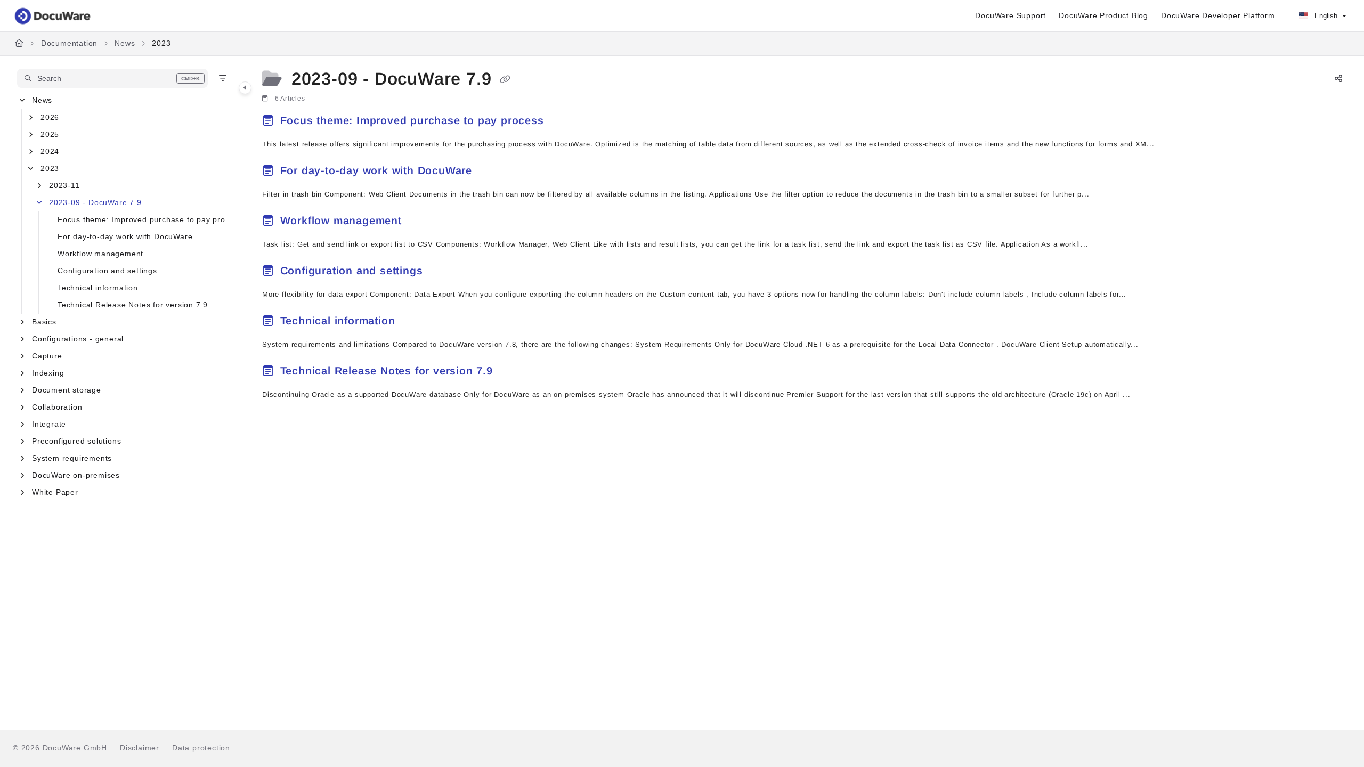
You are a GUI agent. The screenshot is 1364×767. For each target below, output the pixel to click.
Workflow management (100, 253)
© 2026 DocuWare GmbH (60, 748)
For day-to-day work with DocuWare (125, 236)
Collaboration (57, 407)
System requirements (72, 458)
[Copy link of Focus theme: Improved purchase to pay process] (564, 121)
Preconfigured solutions (76, 441)
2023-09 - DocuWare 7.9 (95, 202)
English (1324, 16)
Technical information (98, 287)
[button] (112, 78)
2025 (49, 134)
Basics (44, 321)
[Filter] (222, 78)
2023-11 (64, 185)
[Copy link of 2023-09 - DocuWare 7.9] (505, 79)
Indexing (48, 373)
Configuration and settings (107, 270)
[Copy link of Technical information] (415, 322)
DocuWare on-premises (76, 475)
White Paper (55, 492)
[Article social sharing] (1338, 79)
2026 (49, 117)
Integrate (49, 424)
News (125, 43)
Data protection (201, 748)
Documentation (69, 43)
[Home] (53, 16)
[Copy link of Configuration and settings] (443, 272)
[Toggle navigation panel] (245, 87)
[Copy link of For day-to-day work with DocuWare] (492, 172)
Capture (47, 356)
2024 (49, 151)
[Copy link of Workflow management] (422, 222)
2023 (161, 43)
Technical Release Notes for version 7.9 (133, 304)
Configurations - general (78, 338)
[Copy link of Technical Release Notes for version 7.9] (513, 372)
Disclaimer (139, 748)
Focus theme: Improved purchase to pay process (146, 219)
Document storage (66, 390)
